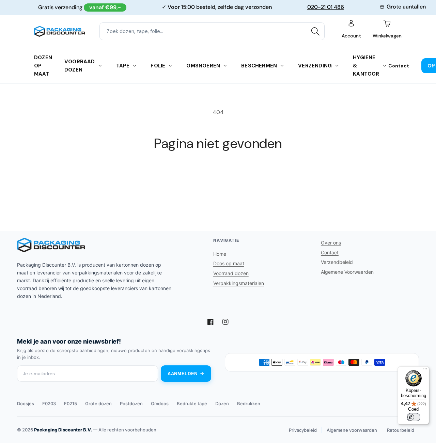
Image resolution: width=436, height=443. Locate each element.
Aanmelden (183, 373)
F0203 (49, 403)
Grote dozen (98, 403)
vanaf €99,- (105, 7)
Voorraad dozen (79, 65)
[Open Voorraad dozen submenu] (100, 66)
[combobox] (212, 31)
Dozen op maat (43, 65)
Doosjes (25, 403)
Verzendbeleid (337, 262)
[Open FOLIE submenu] (170, 66)
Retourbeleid (400, 430)
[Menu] (425, 370)
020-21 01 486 (325, 7)
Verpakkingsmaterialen (238, 283)
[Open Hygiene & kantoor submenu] (384, 66)
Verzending (315, 65)
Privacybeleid (303, 430)
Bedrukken (248, 403)
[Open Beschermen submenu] (282, 66)
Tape (123, 65)
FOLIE (158, 65)
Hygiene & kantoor (366, 65)
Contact (398, 66)
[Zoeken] (315, 31)
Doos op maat (228, 263)
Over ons (331, 243)
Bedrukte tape (192, 403)
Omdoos (160, 403)
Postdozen (131, 403)
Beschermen (259, 65)
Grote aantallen (406, 6)
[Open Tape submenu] (134, 66)
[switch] (413, 417)
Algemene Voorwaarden (347, 272)
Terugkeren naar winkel (218, 177)
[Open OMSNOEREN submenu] (225, 66)
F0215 (70, 403)
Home (219, 254)
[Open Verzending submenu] (337, 66)
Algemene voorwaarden (352, 430)
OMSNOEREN (203, 65)
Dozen (222, 403)
